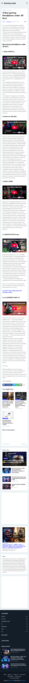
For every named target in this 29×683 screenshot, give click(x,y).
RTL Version (22, 674)
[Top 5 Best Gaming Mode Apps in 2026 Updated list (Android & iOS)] (6, 479)
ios (14, 631)
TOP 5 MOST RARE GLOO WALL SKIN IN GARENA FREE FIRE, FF (18, 650)
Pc (14, 624)
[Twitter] (14, 385)
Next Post (23, 443)
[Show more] (24, 385)
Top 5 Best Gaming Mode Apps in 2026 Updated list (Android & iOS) (19, 478)
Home (3, 10)
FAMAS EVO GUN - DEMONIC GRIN (18, 485)
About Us (10, 674)
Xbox (14, 629)
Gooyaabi (23, 680)
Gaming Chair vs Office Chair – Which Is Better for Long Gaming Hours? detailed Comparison (7, 404)
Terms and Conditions (14, 678)
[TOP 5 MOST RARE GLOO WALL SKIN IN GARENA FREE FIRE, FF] (5, 651)
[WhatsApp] (17, 385)
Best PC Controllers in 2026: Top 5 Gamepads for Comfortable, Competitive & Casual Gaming (18, 470)
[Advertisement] (14, 508)
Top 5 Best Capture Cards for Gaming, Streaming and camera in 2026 (7, 422)
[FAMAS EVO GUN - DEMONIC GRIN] (6, 486)
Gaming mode (10, 3)
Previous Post (6, 443)
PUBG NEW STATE (14, 621)
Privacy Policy (18, 676)
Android (14, 616)
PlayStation (14, 626)
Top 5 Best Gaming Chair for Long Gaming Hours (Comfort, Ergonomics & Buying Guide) (20, 404)
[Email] (20, 385)
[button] (2, 3)
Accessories (9, 10)
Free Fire (14, 618)
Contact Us (16, 674)
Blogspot (11, 680)
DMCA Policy (11, 676)
